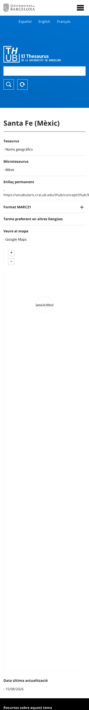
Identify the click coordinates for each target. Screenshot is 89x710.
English (44, 21)
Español (25, 21)
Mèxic (10, 169)
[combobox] (44, 71)
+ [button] (11, 252)
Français (64, 21)
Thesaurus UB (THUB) (32, 54)
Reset (22, 84)
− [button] (11, 261)
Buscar (8, 84)
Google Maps (16, 239)
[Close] (80, 8)
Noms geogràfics (19, 149)
